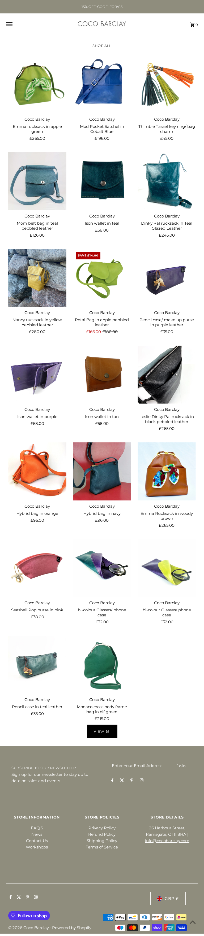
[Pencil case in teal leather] (37, 665)
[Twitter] (122, 781)
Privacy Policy (102, 827)
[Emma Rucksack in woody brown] (167, 471)
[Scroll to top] (193, 922)
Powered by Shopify (71, 927)
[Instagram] (141, 781)
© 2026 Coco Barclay (29, 927)
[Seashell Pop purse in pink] (37, 568)
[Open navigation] (38, 24)
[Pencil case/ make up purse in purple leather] (167, 278)
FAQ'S (37, 827)
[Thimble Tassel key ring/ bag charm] (167, 85)
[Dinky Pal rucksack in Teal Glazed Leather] (167, 181)
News (36, 834)
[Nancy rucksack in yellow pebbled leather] (37, 278)
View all (102, 731)
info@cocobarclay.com (167, 840)
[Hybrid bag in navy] (102, 471)
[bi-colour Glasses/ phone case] (102, 568)
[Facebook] (112, 781)
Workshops (37, 847)
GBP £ (172, 898)
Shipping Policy (102, 840)
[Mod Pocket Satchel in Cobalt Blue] (102, 85)
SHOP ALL (102, 45)
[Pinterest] (131, 781)
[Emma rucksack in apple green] (37, 85)
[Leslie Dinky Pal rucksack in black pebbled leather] (167, 375)
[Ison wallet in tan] (102, 375)
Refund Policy (102, 834)
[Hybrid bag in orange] (37, 471)
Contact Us (37, 840)
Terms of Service (102, 847)
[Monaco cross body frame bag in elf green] (102, 665)
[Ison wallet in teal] (102, 181)
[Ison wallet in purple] (37, 375)
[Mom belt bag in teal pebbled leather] (37, 181)
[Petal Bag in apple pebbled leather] (102, 278)
